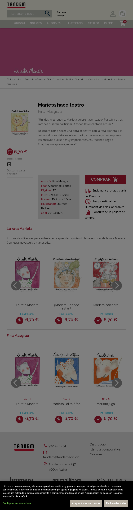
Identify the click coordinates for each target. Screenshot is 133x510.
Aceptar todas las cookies (86, 503)
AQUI (24, 496)
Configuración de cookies (17, 503)
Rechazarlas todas (116, 503)
